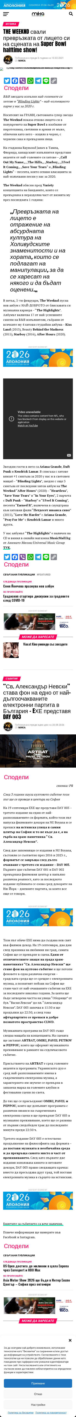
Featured (44, 575)
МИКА (22, 60)
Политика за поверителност (50, 1412)
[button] (70, 1340)
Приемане (38, 1383)
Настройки (38, 1404)
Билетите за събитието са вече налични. (33, 1224)
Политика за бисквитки (21, 1412)
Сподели (16, 88)
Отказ (38, 1394)
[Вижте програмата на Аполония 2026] (38, 8)
